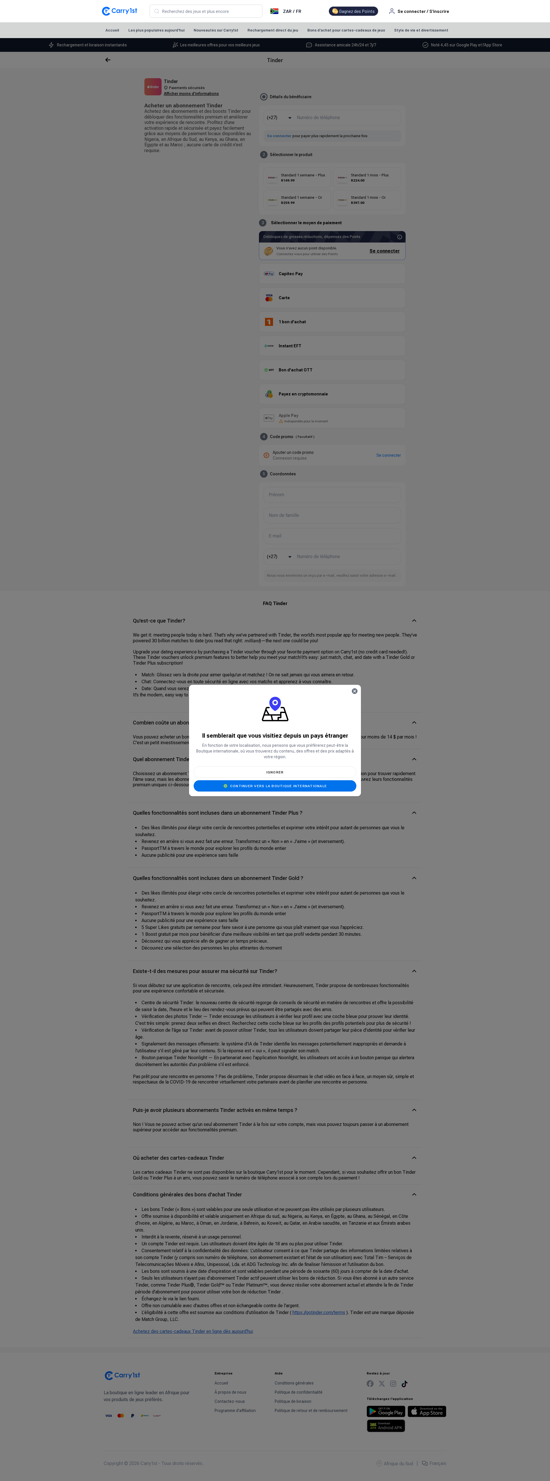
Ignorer (275, 772)
